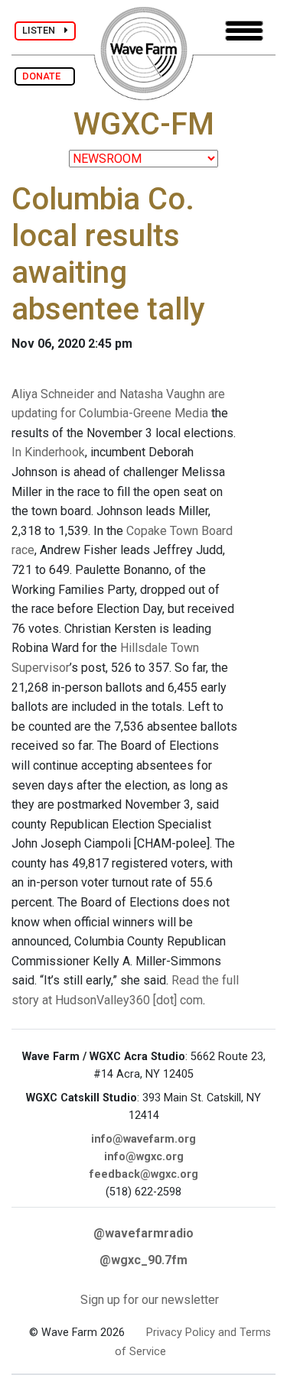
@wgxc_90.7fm (143, 1260)
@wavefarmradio (143, 1233)
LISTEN (43, 30)
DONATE (44, 76)
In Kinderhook (48, 452)
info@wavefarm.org (143, 1139)
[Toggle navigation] (244, 31)
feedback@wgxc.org (144, 1174)
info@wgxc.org (144, 1156)
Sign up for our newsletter (149, 1299)
